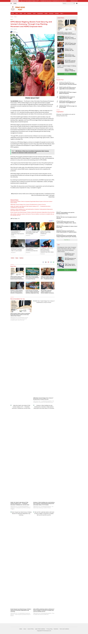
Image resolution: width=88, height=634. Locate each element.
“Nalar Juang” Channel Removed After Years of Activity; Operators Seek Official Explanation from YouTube (70, 265)
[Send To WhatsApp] (54, 262)
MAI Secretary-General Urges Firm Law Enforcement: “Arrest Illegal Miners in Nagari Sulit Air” (67, 102)
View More (66, 74)
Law (25, 13)
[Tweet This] (46, 262)
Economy (51, 13)
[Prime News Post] (18, 8)
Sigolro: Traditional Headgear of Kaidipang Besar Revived (70, 70)
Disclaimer (56, 628)
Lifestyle (57, 13)
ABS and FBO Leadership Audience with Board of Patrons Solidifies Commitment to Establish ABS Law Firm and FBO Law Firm (32, 214)
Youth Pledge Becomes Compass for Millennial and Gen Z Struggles (67, 97)
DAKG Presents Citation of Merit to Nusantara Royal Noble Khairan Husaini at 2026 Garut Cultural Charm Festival (31, 202)
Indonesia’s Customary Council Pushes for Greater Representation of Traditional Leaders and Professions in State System (66, 231)
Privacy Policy (49, 628)
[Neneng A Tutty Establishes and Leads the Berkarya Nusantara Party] (66, 162)
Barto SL (14, 31)
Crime (34, 13)
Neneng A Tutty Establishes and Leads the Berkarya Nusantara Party (65, 213)
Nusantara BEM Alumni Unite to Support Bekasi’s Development (67, 93)
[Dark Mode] (76, 3)
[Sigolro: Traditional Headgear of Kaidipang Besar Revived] (67, 66)
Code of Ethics (31, 628)
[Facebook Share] (43, 262)
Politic (21, 13)
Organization (40, 13)
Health (46, 13)
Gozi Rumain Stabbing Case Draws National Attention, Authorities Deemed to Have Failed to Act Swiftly (68, 84)
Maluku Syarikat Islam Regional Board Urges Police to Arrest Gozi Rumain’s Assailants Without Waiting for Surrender (68, 88)
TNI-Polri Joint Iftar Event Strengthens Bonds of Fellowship (66, 218)
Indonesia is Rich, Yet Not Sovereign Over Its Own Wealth (68, 107)
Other (61, 13)
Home (12, 13)
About (25, 628)
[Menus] (11, 3)
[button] (74, 3)
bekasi (12, 258)
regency (21, 258)
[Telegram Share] (51, 262)
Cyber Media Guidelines (40, 628)
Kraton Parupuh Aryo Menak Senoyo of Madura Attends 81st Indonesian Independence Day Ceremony (32, 212)
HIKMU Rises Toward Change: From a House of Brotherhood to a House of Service (28, 204)
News (17, 13)
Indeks (15, 3)
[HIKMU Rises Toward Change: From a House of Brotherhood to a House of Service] (32, 271)
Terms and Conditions (64, 628)
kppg (17, 258)
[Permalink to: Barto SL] (12, 32)
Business (29, 13)
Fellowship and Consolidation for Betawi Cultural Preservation (66, 227)
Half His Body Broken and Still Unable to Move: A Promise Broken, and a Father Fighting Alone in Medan (70, 259)
